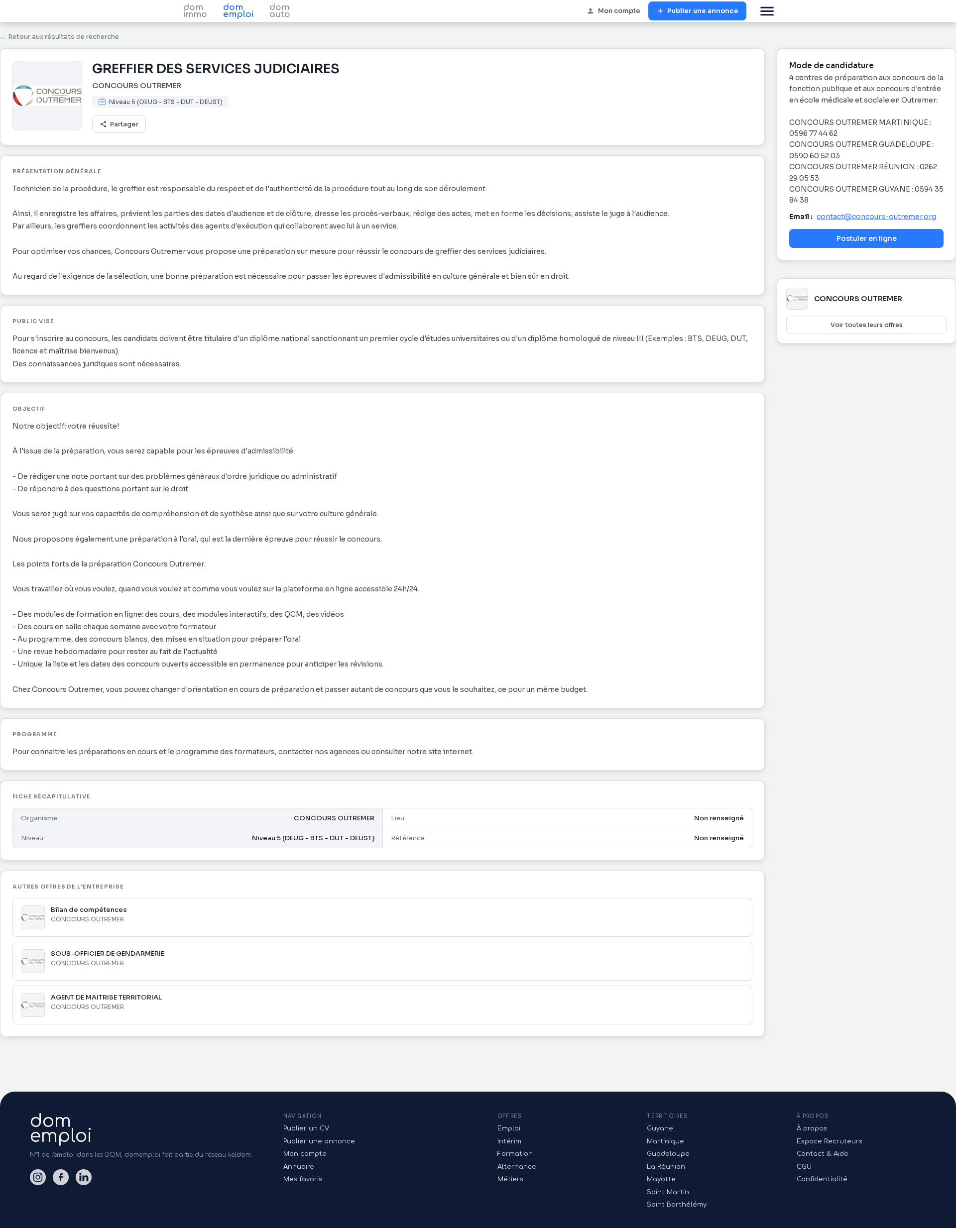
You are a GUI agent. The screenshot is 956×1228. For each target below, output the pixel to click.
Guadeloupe (668, 1153)
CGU (804, 1166)
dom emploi (238, 11)
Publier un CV (306, 1128)
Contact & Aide (822, 1153)
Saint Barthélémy (677, 1204)
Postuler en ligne (866, 238)
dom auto (279, 11)
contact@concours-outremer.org (876, 216)
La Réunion (666, 1166)
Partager (124, 124)
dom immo (195, 11)
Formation (515, 1153)
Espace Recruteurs (829, 1141)
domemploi (61, 1128)
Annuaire (298, 1166)
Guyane (660, 1128)
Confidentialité (822, 1179)
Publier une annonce (702, 10)
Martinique (665, 1141)
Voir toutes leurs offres (867, 325)
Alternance (516, 1166)
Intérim (509, 1141)
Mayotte (661, 1179)
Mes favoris (302, 1179)
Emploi (508, 1128)
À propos (812, 1128)
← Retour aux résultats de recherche (59, 36)
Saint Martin (668, 1192)
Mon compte (619, 10)
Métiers (510, 1179)
